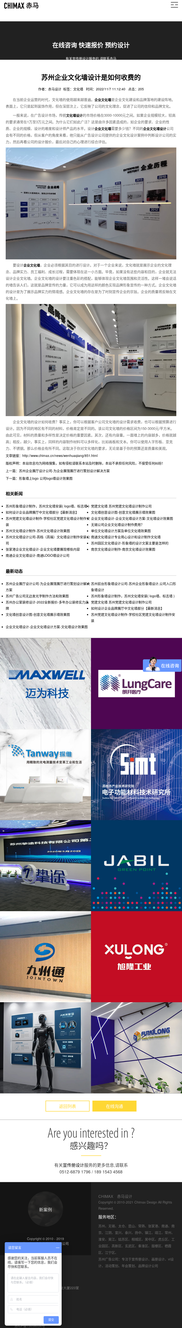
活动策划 (111, 1265)
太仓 (121, 1225)
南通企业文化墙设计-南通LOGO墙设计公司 (37, 555)
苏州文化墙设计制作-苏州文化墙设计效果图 (38, 530)
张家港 (153, 1225)
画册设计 (158, 1259)
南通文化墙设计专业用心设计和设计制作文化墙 (126, 536)
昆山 (131, 1225)
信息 (20, 71)
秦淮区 (143, 1245)
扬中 (138, 1232)
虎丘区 (163, 1239)
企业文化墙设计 (154, 128)
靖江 (158, 1232)
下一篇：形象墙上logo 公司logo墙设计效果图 (39, 478)
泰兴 (128, 1232)
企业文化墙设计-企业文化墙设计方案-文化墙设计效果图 (132, 518)
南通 (164, 1225)
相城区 (136, 1239)
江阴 (108, 1232)
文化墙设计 (74, 115)
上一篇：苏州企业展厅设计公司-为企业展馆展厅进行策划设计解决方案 (58, 470)
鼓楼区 (156, 1245)
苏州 (101, 1225)
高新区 (117, 1245)
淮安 (101, 1239)
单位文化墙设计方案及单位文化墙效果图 (121, 530)
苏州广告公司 (108, 1259)
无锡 (111, 1225)
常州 (168, 1232)
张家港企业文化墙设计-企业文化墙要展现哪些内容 (43, 549)
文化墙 (78, 89)
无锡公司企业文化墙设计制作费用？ (117, 524)
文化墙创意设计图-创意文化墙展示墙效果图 (123, 512)
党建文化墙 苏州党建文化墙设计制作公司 (121, 506)
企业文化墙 (37, 71)
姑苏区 (123, 1239)
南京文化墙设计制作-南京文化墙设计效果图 (123, 549)
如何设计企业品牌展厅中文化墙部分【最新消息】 (42, 512)
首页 (9, 71)
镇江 (148, 1232)
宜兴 (118, 1232)
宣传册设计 (73, 1165)
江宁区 (110, 1252)
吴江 (111, 1239)
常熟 (141, 1225)
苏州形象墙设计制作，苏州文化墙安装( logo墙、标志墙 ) (47, 506)
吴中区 (150, 1239)
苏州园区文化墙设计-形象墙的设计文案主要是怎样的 (129, 543)
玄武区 (130, 1245)
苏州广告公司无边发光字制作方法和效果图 (37, 595)
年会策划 (128, 1265)
